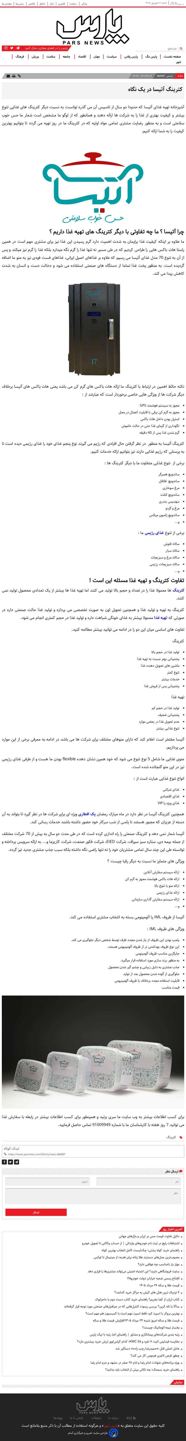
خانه (180, 76)
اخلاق (42, 4)
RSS (130, 1418)
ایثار (51, 4)
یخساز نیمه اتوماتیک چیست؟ (160, 1327)
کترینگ (178, 590)
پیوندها (58, 1417)
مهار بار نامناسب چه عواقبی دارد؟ (158, 1264)
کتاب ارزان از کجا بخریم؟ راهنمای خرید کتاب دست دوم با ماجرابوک (137, 1299)
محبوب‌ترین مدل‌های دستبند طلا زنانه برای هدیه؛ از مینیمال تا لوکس (136, 1257)
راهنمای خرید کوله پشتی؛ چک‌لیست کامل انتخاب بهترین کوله (140, 1250)
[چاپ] (13, 76)
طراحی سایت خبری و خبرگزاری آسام (88, 1433)
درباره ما (113, 1417)
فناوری (62, 4)
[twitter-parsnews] (11, 48)
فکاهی (32, 4)
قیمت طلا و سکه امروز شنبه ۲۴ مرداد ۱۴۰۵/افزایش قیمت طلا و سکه (136, 1320)
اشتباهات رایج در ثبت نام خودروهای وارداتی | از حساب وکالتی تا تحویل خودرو (130, 1243)
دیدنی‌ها (20, 4)
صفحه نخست (172, 56)
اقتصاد (82, 56)
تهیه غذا (160, 618)
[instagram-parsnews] (6, 48)
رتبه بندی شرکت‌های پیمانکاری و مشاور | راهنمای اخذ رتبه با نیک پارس (134, 1334)
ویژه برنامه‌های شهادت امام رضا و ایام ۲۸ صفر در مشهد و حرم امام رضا (135, 1362)
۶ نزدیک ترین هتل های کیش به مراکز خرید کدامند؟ (146, 1292)
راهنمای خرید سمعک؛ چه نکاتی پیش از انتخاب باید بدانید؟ (142, 1369)
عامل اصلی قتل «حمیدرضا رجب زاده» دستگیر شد (147, 1348)
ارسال (36, 1212)
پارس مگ (151, 56)
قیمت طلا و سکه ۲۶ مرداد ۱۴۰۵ (159, 1285)
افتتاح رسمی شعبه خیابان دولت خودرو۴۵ (153, 1278)
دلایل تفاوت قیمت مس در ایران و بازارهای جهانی (149, 1236)
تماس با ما (77, 1417)
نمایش (178, 1382)
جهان (97, 56)
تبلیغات (96, 1417)
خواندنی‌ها (7, 4)
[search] (182, 48)
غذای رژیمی (154, 533)
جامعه (67, 56)
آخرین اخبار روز (172, 1229)
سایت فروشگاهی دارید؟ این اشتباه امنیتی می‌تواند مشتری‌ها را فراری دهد (133, 1271)
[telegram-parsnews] (17, 48)
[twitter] (10, 1162)
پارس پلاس (131, 56)
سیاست (112, 56)
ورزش (36, 56)
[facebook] (4, 1162)
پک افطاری (87, 814)
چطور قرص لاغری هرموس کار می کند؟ (154, 1355)
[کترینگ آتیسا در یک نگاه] (16, 1162)
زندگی (84, 4)
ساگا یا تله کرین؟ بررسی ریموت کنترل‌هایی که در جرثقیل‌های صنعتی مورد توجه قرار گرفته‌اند (121, 1306)
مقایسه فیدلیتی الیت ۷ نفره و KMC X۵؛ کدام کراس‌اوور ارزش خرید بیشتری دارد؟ (128, 1341)
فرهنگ (20, 56)
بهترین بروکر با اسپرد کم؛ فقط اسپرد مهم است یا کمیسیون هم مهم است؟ (132, 1313)
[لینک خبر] (19, 76)
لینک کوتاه (11, 1148)
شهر (178, 62)
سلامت (73, 4)
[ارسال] (8, 76)
